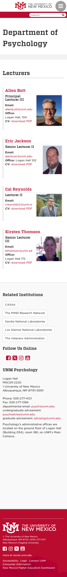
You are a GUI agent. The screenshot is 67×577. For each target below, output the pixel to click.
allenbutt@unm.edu (19, 109)
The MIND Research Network (25, 313)
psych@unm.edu (43, 406)
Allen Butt (15, 90)
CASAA (10, 304)
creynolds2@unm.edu (20, 204)
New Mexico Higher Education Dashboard (29, 567)
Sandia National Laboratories (25, 321)
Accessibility (10, 560)
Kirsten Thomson (22, 231)
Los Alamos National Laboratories (28, 329)
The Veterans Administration (25, 338)
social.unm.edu (22, 555)
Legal (23, 560)
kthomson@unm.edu (19, 250)
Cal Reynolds (18, 189)
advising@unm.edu (47, 418)
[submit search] (63, 15)
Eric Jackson (18, 140)
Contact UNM (37, 560)
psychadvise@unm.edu (19, 414)
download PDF (21, 121)
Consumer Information (17, 564)
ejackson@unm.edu (18, 156)
